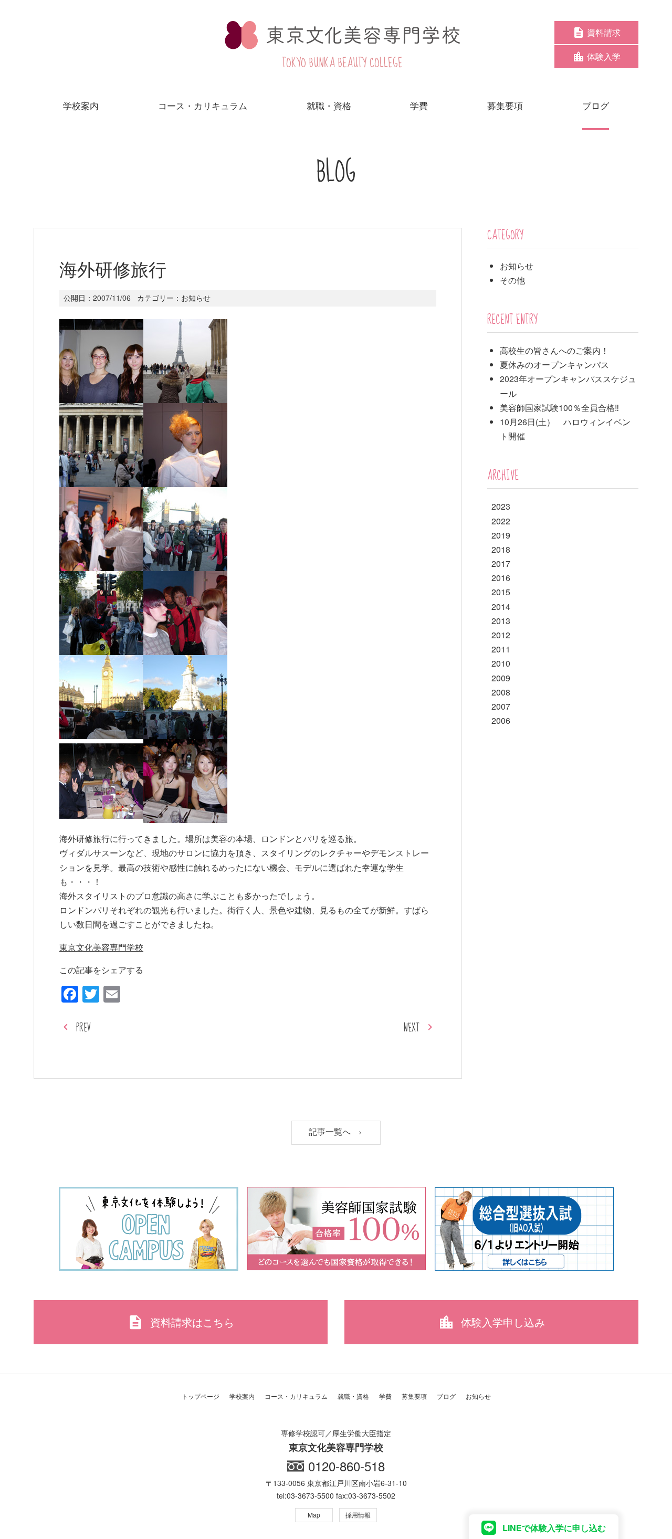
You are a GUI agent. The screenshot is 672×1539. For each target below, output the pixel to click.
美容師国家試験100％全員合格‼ (559, 408)
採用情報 (358, 1514)
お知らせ (196, 297)
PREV (83, 1028)
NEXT (411, 1028)
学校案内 (242, 1396)
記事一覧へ (331, 1132)
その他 (512, 280)
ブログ (446, 1396)
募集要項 (414, 1396)
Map (314, 1514)
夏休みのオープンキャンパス (554, 365)
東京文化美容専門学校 (101, 947)
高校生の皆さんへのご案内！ (554, 350)
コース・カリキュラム (296, 1396)
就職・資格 (353, 1396)
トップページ (200, 1396)
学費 (385, 1396)
